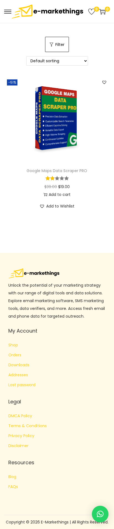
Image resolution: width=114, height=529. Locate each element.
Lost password (21, 385)
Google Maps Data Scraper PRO (57, 170)
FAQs (13, 486)
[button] (104, 82)
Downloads (18, 365)
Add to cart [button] (60, 194)
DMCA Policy (20, 416)
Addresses (18, 375)
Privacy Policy (21, 436)
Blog (12, 476)
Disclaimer (18, 445)
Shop (13, 345)
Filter (59, 44)
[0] (91, 11)
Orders (14, 355)
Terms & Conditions (27, 426)
